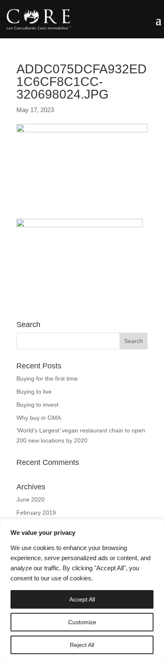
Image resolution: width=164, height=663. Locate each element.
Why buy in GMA (38, 417)
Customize (82, 622)
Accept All (82, 599)
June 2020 (30, 499)
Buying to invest (37, 404)
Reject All (82, 645)
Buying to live (34, 391)
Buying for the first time (47, 378)
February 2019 (36, 512)
